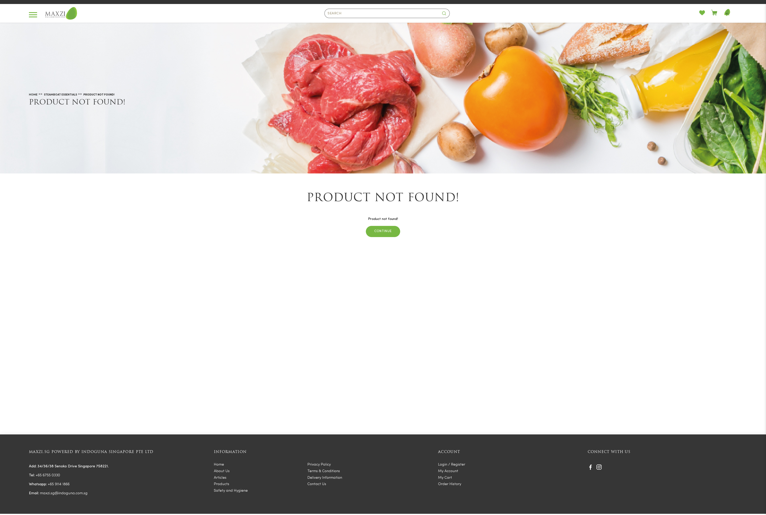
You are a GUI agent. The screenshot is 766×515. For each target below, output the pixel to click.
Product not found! (99, 94)
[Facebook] (590, 467)
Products (221, 484)
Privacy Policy (319, 465)
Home (33, 94)
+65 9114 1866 (59, 484)
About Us (222, 471)
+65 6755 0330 (48, 475)
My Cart (445, 478)
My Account (448, 471)
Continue (383, 231)
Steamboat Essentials (60, 94)
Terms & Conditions (323, 471)
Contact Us (316, 484)
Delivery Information (324, 478)
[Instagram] (599, 467)
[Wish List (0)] (705, 13)
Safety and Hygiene (231, 491)
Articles (220, 478)
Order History (449, 484)
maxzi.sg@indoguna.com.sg (64, 493)
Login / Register (451, 465)
